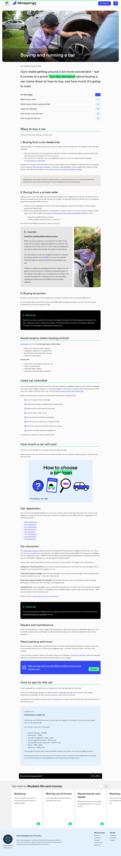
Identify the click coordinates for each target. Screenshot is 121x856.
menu (115, 3)
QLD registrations (30, 527)
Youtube (112, 840)
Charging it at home (78, 655)
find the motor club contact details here (69, 391)
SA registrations (30, 532)
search (101, 3)
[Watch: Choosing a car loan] (60, 495)
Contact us (97, 838)
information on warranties (36, 161)
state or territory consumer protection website (65, 169)
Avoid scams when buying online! (35, 104)
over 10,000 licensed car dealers (38, 167)
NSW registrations (30, 522)
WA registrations (30, 529)
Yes (95, 776)
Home (19, 3)
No (99, 776)
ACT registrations (30, 534)
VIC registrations (30, 524)
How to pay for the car (30, 118)
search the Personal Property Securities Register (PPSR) (66, 213)
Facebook (113, 838)
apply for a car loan (66, 692)
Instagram (113, 835)
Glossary (97, 840)
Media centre (98, 842)
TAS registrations (30, 537)
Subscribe (97, 845)
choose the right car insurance (35, 614)
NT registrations (30, 539)
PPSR (46, 257)
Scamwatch (24, 344)
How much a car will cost (31, 113)
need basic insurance (31, 551)
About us (97, 835)
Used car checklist (28, 109)
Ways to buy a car (28, 99)
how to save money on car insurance (46, 596)
